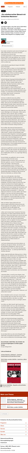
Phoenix (14, 446)
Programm (10, 6)
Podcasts (18, 6)
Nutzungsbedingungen (7, 440)
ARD (6, 446)
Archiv (3, 11)
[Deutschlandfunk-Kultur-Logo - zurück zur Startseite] (14, 3)
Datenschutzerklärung (7, 438)
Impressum (4, 442)
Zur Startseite (4, 413)
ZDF (10, 446)
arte (18, 446)
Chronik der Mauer (6, 448)
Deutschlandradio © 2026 (8, 450)
